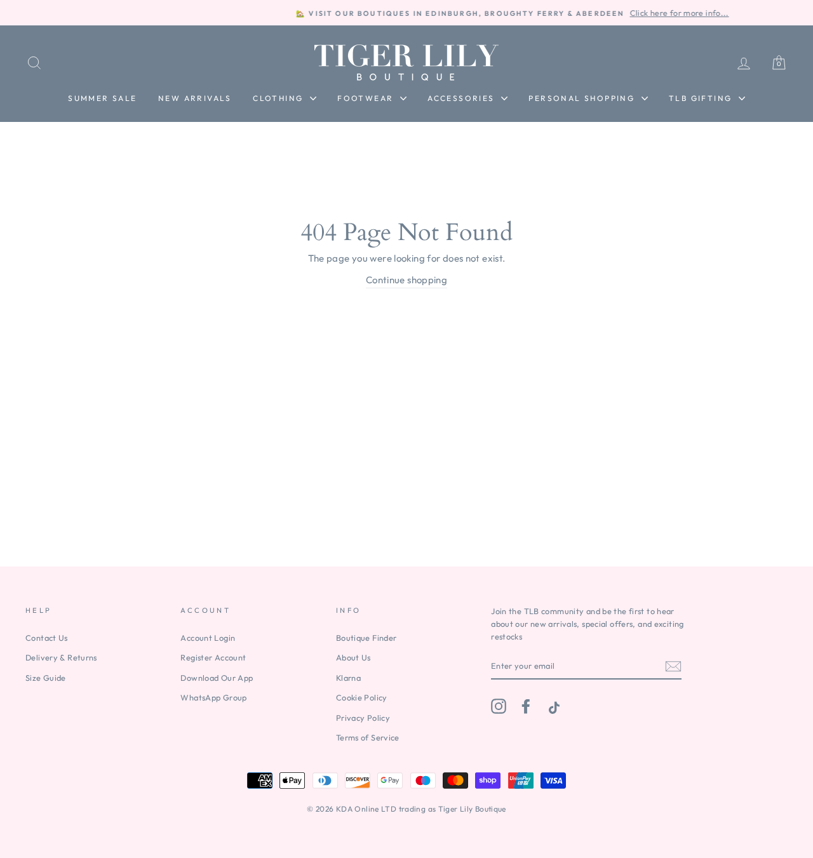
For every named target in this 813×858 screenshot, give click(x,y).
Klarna (348, 678)
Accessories (462, 98)
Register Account (213, 657)
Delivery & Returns (61, 657)
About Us (353, 657)
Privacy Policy (363, 718)
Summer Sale (102, 98)
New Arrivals (195, 98)
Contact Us (46, 638)
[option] (406, 12)
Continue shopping (406, 280)
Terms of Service (368, 737)
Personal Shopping (583, 98)
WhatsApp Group (213, 697)
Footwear (367, 98)
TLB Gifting (702, 98)
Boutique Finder (366, 638)
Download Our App (216, 678)
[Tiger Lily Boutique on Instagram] (498, 706)
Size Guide (45, 678)
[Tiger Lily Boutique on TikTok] (552, 706)
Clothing (280, 98)
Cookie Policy (361, 697)
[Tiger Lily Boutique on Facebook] (526, 706)
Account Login (207, 638)
